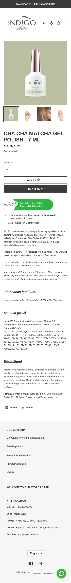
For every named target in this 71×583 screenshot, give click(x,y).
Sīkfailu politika (15, 446)
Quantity (8, 162)
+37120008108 (19, 506)
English (34, 553)
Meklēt (10, 472)
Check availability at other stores (23, 223)
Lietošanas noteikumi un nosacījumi (26, 437)
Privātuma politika (16, 463)
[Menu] (65, 22)
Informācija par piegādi (19, 455)
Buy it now (35, 189)
